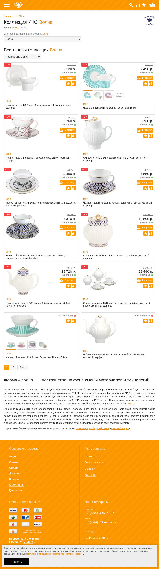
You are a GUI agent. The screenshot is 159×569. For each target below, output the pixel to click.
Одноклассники (94, 462)
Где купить (15, 490)
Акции (13, 456)
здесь (131, 403)
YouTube (90, 474)
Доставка (15, 473)
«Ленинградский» (85, 428)
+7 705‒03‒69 (100, 522)
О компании (16, 484)
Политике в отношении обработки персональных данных (55, 554)
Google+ (90, 468)
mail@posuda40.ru (96, 537)
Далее (22, 367)
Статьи (13, 462)
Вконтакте (91, 456)
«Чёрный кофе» (120, 428)
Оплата (14, 467)
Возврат (14, 479)
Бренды (8, 16)
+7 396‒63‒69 (100, 513)
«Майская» (103, 428)
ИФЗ (19, 16)
